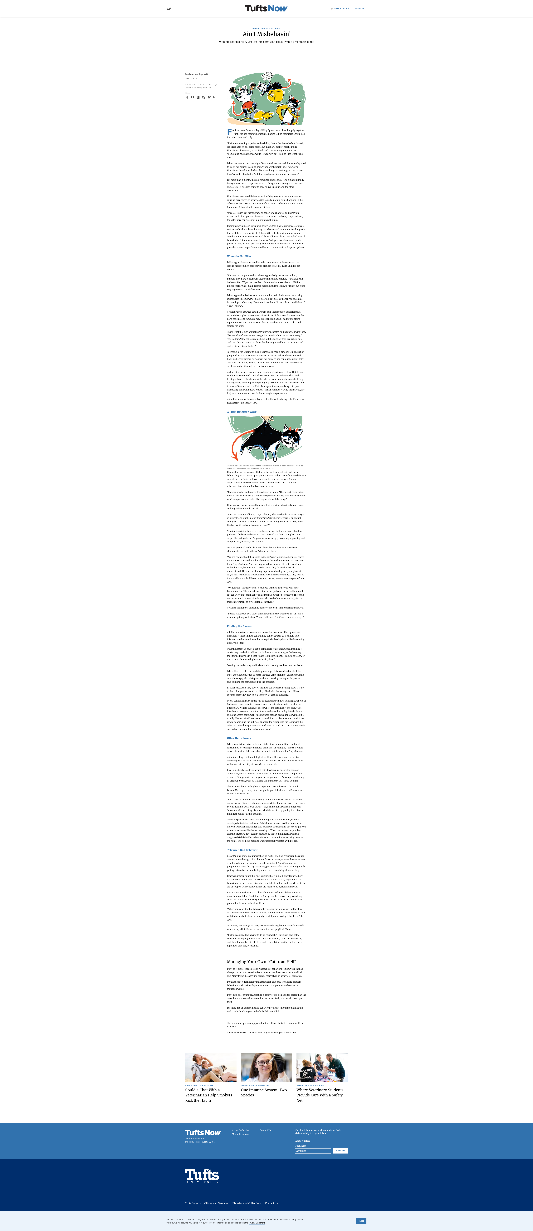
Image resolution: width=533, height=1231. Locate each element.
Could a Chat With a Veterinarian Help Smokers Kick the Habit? (208, 1095)
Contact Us (265, 1130)
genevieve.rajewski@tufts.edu (281, 1032)
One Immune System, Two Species (264, 1092)
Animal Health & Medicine (266, 28)
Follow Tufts (340, 8)
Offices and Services (216, 1203)
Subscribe (359, 8)
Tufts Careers (193, 1203)
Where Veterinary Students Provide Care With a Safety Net (319, 1095)
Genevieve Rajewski (198, 74)
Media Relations (240, 1134)
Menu (169, 8)
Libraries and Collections (246, 1203)
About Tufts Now (241, 1130)
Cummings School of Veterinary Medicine (201, 86)
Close (361, 1221)
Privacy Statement (257, 1222)
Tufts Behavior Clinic (269, 1011)
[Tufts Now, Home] (266, 8)
